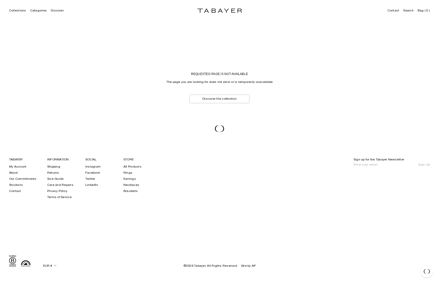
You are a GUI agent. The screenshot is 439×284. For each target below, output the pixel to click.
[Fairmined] (25, 264)
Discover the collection (219, 98)
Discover (57, 10)
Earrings (129, 179)
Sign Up (424, 164)
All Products (132, 166)
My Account (17, 166)
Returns (53, 172)
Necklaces (131, 185)
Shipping (53, 166)
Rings (127, 172)
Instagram (93, 166)
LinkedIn (91, 185)
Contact (393, 10)
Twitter (90, 179)
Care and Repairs (60, 185)
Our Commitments (23, 179)
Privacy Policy (57, 191)
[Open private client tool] (427, 271)
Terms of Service (59, 197)
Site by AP (248, 265)
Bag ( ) (424, 10)
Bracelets (130, 191)
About (13, 172)
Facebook (92, 172)
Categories (38, 10)
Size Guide (55, 179)
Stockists (16, 185)
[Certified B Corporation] (12, 261)
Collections (17, 10)
